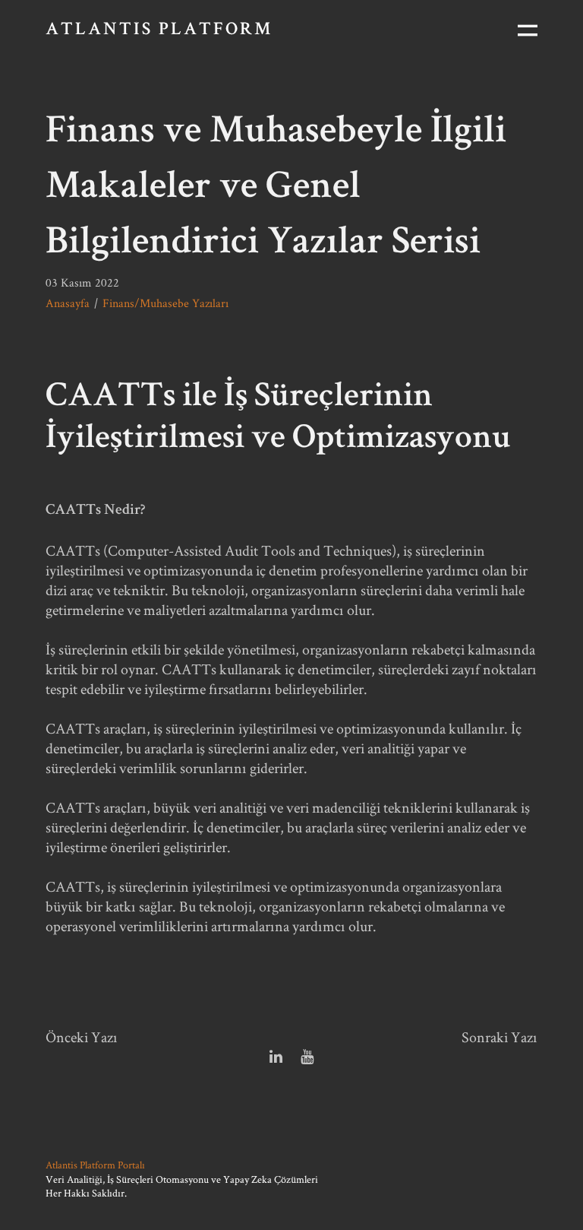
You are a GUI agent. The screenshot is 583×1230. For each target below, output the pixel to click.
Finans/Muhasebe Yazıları (165, 303)
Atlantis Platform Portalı (95, 1164)
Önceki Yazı (82, 1037)
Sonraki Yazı (499, 1037)
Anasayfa (68, 303)
